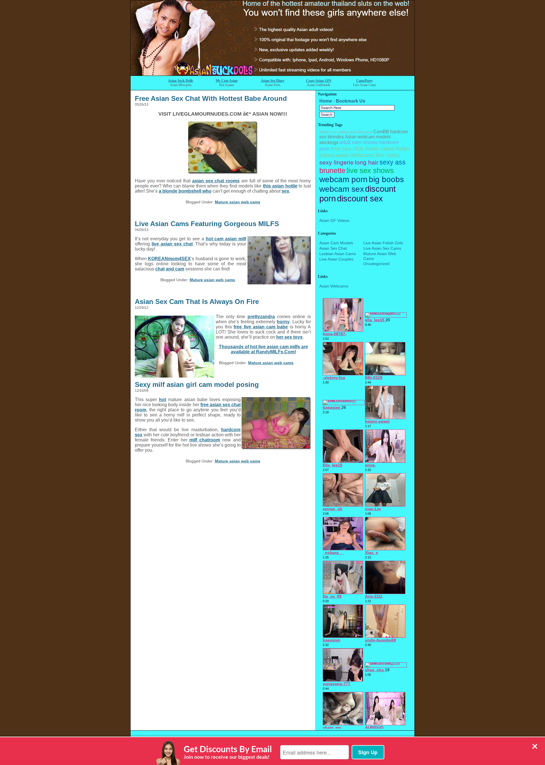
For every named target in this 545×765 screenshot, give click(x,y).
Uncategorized (376, 263)
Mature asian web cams (237, 202)
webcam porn (343, 179)
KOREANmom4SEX (169, 258)
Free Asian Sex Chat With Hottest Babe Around (211, 98)
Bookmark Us (350, 101)
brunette (332, 170)
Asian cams (379, 148)
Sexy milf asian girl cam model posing (197, 384)
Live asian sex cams (382, 248)
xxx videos (340, 132)
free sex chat (347, 148)
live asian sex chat (172, 243)
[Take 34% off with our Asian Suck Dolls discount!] (272, 74)
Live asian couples (336, 259)
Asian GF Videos (334, 220)
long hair (366, 162)
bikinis (324, 132)
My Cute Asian (227, 81)
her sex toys (289, 337)
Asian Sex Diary (272, 81)
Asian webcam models (368, 136)
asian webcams (355, 155)
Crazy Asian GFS (318, 81)
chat (160, 268)
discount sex (360, 198)
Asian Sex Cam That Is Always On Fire (197, 301)
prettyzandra (261, 316)
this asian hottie (280, 186)
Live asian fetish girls (383, 243)
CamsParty (364, 81)
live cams (387, 155)
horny (283, 321)
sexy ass (393, 162)
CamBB (381, 131)
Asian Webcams (333, 286)
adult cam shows (358, 142)
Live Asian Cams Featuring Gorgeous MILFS (207, 224)
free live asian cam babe (261, 326)
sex (285, 191)
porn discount (361, 132)
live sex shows (370, 170)
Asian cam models (336, 243)
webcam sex (341, 189)
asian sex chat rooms (216, 180)
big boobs (386, 179)
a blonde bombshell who (185, 191)
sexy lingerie (336, 162)
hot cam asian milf (226, 238)
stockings (328, 142)
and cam (175, 268)
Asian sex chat (333, 248)
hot (162, 399)
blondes (336, 136)
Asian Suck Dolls (180, 81)
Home (325, 101)
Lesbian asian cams (337, 253)
